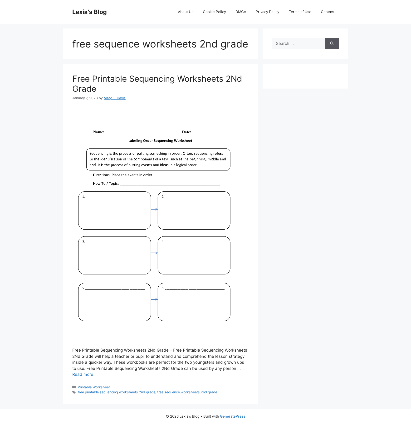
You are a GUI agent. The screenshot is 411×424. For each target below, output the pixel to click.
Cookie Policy (214, 11)
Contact (327, 11)
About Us (185, 11)
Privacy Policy (267, 11)
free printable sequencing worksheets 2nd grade (116, 392)
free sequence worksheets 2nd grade (187, 392)
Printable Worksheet (94, 387)
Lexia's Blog (89, 11)
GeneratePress (232, 416)
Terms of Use (300, 11)
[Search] (332, 43)
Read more (82, 374)
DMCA (240, 11)
